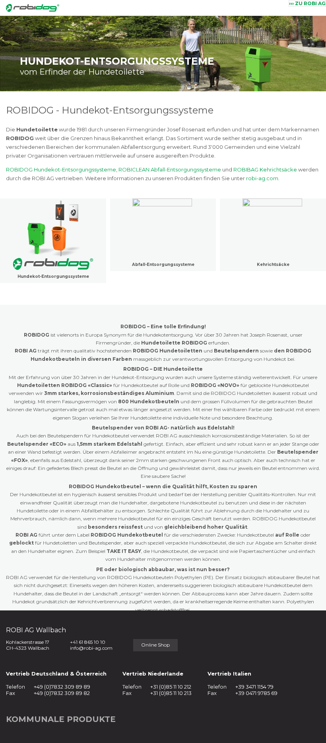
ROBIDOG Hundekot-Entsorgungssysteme (61, 169)
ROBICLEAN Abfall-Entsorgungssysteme (169, 169)
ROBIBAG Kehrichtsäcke (265, 169)
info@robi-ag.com (91, 648)
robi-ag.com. (262, 178)
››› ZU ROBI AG (307, 3)
